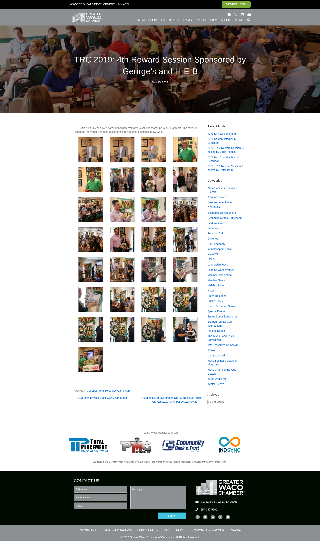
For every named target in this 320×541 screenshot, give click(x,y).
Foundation (214, 228)
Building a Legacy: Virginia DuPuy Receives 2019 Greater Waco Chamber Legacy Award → (171, 399)
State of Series (216, 330)
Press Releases (217, 295)
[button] (229, 14)
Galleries (92, 390)
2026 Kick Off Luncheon (222, 133)
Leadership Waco (218, 264)
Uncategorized (216, 355)
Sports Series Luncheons (222, 316)
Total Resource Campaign (114, 390)
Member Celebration (220, 275)
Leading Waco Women (221, 270)
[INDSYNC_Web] (229, 445)
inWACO (213, 254)
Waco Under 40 (217, 378)
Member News (216, 280)
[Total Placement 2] (90, 445)
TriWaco (212, 350)
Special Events (216, 311)
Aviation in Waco (217, 197)
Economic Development (222, 212)
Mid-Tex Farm (216, 285)
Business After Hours (220, 202)
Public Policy (215, 301)
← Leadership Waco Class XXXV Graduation (101, 397)
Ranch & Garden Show (221, 306)
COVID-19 (214, 207)
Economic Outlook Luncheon (225, 218)
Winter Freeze (216, 384)
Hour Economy (216, 244)
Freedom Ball (216, 233)
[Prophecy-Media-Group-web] (136, 445)
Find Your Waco (217, 223)
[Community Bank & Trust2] (183, 445)
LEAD (211, 259)
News (211, 290)
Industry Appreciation (220, 249)
